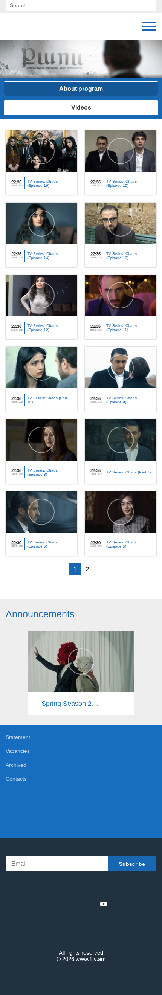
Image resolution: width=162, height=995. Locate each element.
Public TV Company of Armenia (44, 26)
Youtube (103, 903)
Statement (18, 737)
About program (81, 88)
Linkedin (78, 903)
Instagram (91, 903)
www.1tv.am (91, 959)
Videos (81, 107)
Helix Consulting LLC (81, 977)
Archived (16, 765)
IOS (60, 887)
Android (102, 887)
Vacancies (18, 751)
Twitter (65, 903)
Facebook (55, 903)
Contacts (16, 779)
